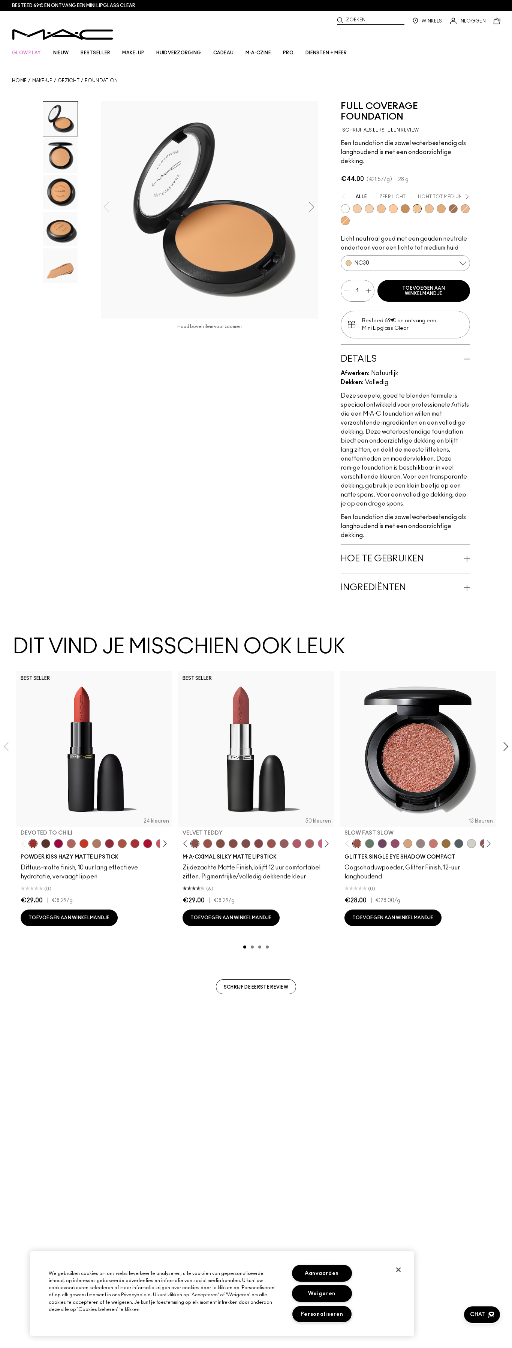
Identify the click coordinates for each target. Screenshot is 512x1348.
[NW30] (465, 208)
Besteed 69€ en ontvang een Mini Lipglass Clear (73, 5)
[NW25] (381, 208)
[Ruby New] (148, 843)
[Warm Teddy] (220, 843)
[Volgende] (163, 844)
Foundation (101, 80)
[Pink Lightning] (395, 843)
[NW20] (357, 208)
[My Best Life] (84, 843)
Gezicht (68, 80)
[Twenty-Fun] (58, 843)
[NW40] (345, 220)
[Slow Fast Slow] (357, 843)
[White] (345, 208)
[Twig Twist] (258, 843)
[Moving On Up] (122, 843)
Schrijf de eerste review (256, 987)
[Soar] (246, 843)
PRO (288, 53)
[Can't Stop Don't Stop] (382, 843)
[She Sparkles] (420, 843)
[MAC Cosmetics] (63, 34)
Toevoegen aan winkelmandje (423, 291)
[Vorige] (25, 844)
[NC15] (369, 208)
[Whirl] (233, 843)
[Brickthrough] (135, 843)
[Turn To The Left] (46, 843)
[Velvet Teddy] (195, 843)
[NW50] (453, 208)
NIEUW (61, 53)
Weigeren (321, 1293)
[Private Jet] (459, 843)
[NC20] (393, 208)
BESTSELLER (95, 53)
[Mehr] (284, 843)
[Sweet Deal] (271, 843)
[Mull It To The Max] (208, 843)
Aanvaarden (322, 1273)
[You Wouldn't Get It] (309, 843)
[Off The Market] (97, 843)
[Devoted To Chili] (33, 843)
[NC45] (441, 208)
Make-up (42, 80)
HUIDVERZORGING (178, 53)
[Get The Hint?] (297, 843)
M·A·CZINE (258, 53)
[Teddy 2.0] (71, 843)
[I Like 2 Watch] (446, 843)
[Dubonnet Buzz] (109, 843)
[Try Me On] (369, 843)
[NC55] (405, 208)
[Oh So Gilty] (408, 843)
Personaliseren (322, 1314)
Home (19, 80)
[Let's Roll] (433, 843)
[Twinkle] (471, 843)
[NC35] (429, 208)
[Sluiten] (398, 1269)
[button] (482, 1315)
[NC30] (417, 208)
